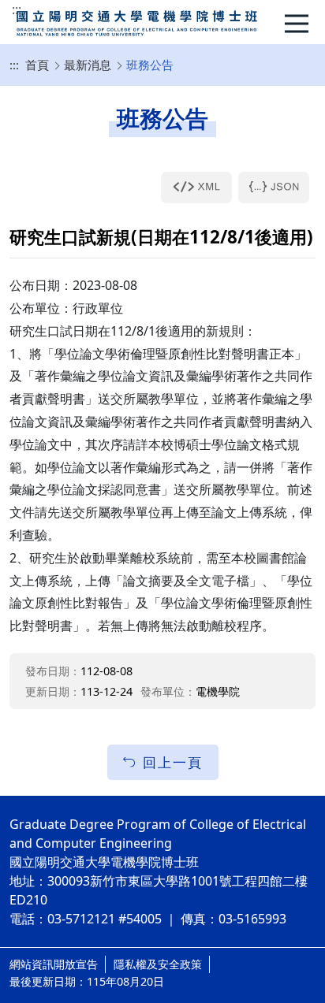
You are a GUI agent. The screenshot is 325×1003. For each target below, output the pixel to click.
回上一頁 (173, 762)
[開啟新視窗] (196, 187)
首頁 (37, 64)
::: (16, 9)
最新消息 (87, 64)
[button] (300, 23)
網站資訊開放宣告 (53, 964)
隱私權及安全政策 (158, 964)
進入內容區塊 (38, 9)
